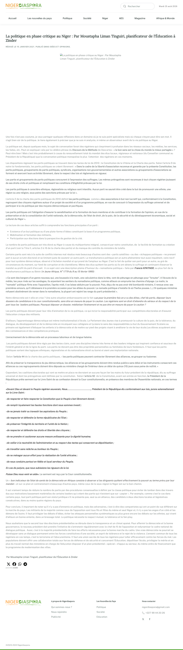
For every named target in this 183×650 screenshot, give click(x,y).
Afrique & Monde (165, 18)
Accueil (12, 18)
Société (87, 18)
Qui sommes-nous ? (61, 607)
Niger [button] (105, 18)
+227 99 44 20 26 (155, 612)
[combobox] (137, 6)
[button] (8, 564)
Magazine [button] (140, 18)
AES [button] (121, 18)
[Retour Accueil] (23, 6)
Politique (67, 18)
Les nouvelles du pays (39, 18)
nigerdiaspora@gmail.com (156, 607)
